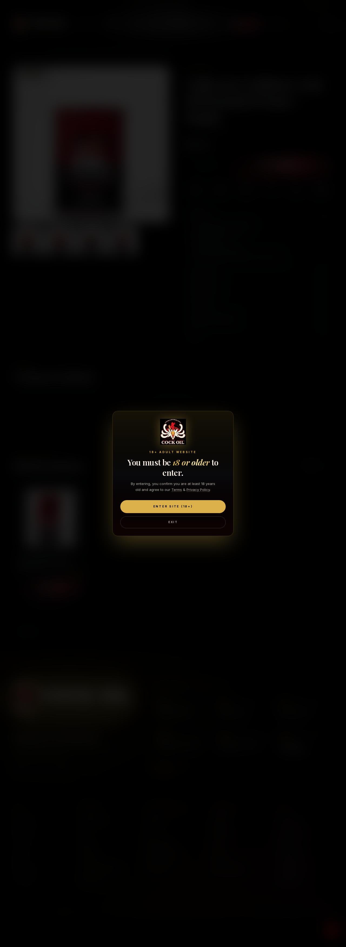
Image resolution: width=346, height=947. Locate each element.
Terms (176, 489)
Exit (173, 522)
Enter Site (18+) (173, 506)
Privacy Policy (198, 489)
